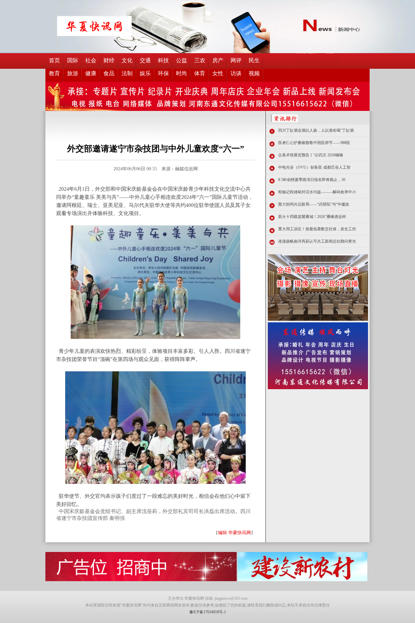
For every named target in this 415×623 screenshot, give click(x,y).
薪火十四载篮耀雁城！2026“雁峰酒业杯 (312, 216)
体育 (199, 73)
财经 (108, 60)
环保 (163, 73)
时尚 (181, 73)
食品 (108, 73)
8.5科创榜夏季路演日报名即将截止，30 (311, 179)
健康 (90, 73)
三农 (199, 60)
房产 (217, 60)
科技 (163, 60)
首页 (54, 60)
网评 (236, 60)
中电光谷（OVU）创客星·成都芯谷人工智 (314, 167)
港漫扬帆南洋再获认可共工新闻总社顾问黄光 (317, 241)
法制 (127, 73)
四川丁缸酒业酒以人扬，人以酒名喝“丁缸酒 (316, 130)
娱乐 (145, 73)
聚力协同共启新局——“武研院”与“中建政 (313, 204)
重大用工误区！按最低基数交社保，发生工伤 (317, 229)
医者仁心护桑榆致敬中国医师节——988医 (314, 142)
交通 (145, 60)
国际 (72, 60)
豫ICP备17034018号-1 (207, 612)
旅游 (72, 73)
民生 (254, 60)
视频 (254, 73)
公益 (181, 60)
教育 (54, 73)
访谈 (236, 73)
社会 (90, 60)
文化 (127, 60)
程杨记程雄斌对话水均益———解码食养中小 (317, 192)
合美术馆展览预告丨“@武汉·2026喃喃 (310, 155)
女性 (217, 73)
